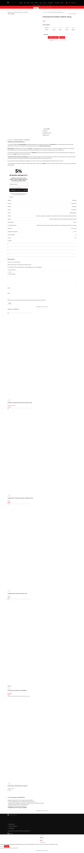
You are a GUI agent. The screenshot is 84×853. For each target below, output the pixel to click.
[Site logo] (12, 2)
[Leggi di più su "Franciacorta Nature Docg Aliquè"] (9, 688)
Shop (47, 12)
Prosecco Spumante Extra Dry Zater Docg (20, 402)
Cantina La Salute (11, 405)
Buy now (62, 37)
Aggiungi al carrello (53, 37)
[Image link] (12, 818)
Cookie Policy (11, 828)
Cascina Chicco (11, 788)
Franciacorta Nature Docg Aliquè (17, 690)
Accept (6, 846)
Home (44, 12)
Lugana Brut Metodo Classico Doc (17, 593)
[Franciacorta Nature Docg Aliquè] (19, 641)
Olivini (9, 500)
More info (2, 846)
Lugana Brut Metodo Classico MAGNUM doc (20, 498)
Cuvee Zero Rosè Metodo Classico (18, 786)
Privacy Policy (11, 824)
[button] (9, 400)
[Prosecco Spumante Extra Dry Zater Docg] (19, 355)
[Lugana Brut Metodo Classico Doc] (19, 546)
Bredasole (47, 135)
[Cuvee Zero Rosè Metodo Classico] (42, 738)
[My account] (67, 3)
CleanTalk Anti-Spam (44, 810)
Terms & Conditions (13, 826)
